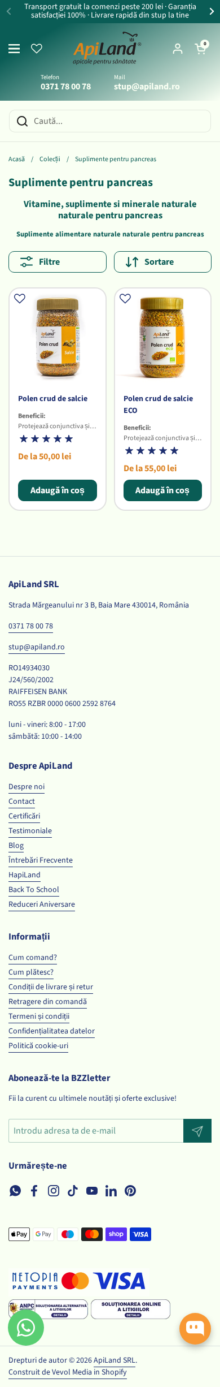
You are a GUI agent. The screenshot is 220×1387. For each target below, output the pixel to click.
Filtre (49, 262)
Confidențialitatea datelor (51, 1031)
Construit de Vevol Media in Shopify (67, 1372)
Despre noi (26, 786)
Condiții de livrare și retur (50, 987)
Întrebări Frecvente (40, 860)
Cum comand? (32, 957)
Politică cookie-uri (38, 1046)
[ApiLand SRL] (107, 49)
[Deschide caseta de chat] (195, 1329)
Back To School (33, 889)
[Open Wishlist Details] (36, 48)
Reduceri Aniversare (41, 904)
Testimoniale (30, 831)
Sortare (159, 262)
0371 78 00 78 (30, 626)
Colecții (49, 159)
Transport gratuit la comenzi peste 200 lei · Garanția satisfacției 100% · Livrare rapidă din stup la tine (110, 11)
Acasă (16, 159)
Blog (16, 845)
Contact (21, 801)
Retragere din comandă (47, 1001)
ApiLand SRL (114, 1360)
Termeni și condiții (38, 1016)
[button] (200, 48)
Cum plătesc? (31, 972)
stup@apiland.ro (36, 647)
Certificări (24, 816)
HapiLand (24, 875)
